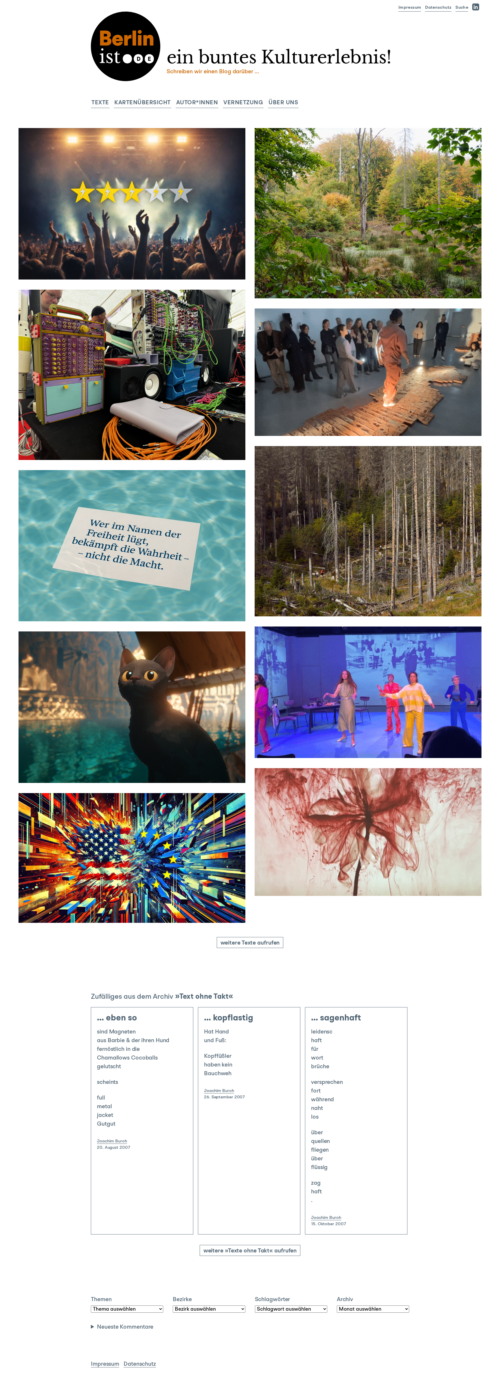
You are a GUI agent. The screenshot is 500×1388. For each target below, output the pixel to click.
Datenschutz (438, 8)
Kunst (381, 587)
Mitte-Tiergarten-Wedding (307, 277)
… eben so (117, 1018)
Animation (70, 770)
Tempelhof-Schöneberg (304, 875)
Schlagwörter (272, 1300)
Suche (461, 8)
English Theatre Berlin (318, 746)
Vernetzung (243, 103)
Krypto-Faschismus (143, 910)
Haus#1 (303, 604)
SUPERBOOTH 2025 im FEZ (118, 418)
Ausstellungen (367, 268)
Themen (101, 1300)
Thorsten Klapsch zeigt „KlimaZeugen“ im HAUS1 (361, 566)
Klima (348, 286)
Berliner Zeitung (76, 609)
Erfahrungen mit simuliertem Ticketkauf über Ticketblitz (129, 238)
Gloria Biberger (43, 439)
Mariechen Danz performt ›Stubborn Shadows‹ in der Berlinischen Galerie (359, 379)
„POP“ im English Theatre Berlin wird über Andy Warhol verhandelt (362, 701)
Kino (122, 753)
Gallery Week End (356, 423)
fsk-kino (91, 770)
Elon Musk (102, 910)
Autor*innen (197, 103)
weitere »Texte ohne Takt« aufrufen (250, 1251)
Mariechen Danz (394, 423)
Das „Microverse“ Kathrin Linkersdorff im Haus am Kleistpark (362, 845)
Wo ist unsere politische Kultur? (120, 881)
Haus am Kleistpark (334, 883)
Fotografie (395, 268)
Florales (303, 883)
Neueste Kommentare (125, 1327)
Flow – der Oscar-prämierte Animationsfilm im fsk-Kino (125, 732)
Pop (347, 746)
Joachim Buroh (112, 1141)
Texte (100, 103)
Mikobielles (369, 883)
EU (118, 910)
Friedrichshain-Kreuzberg (306, 415)
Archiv (345, 1300)
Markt (65, 267)
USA (170, 910)
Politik (131, 902)
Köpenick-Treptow (62, 447)
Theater (362, 728)
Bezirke (182, 1300)
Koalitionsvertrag (147, 609)
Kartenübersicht (142, 103)
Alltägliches (134, 258)
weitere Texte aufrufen (250, 943)
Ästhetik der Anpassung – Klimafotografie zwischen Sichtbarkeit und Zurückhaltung (364, 241)
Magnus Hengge (44, 258)
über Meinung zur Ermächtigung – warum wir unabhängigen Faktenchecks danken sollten (125, 566)
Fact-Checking (111, 609)
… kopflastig (228, 1018)
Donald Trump (74, 910)
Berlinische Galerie (315, 423)
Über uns (283, 103)
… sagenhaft (336, 1018)
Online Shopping (92, 267)
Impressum (409, 8)
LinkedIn (476, 7)
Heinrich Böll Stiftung (317, 286)
